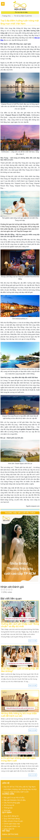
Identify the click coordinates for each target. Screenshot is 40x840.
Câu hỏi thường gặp (12, 803)
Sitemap (7, 810)
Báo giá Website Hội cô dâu (15, 800)
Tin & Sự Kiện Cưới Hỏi (23, 16)
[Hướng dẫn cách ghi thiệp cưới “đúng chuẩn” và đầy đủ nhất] (20, 612)
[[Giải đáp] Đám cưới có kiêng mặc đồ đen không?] (20, 656)
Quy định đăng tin (11, 816)
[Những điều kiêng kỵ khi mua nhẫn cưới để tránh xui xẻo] (20, 701)
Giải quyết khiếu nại (12, 826)
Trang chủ (6, 16)
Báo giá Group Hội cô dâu (14, 798)
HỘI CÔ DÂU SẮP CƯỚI (19, 792)
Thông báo (8, 808)
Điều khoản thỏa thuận (13, 821)
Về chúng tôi (9, 805)
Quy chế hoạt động (12, 819)
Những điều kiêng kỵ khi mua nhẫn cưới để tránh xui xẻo (19, 714)
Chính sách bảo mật (12, 824)
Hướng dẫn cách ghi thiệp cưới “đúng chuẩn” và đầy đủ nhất (20, 625)
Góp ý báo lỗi (9, 829)
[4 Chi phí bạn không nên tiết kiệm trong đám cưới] (20, 746)
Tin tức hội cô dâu (21, 12)
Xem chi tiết (32, 640)
